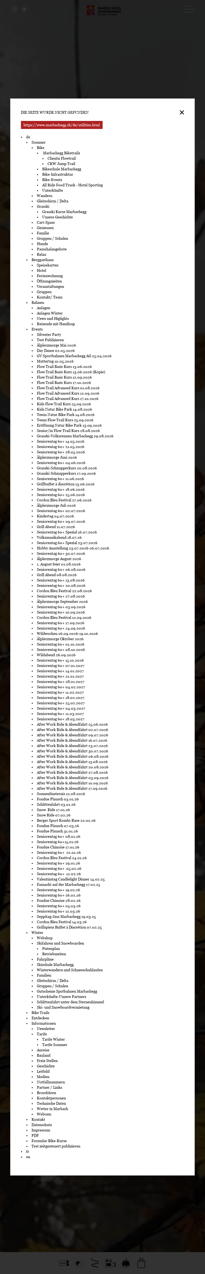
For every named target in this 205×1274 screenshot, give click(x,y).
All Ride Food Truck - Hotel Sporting (72, 185)
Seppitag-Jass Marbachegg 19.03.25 (66, 916)
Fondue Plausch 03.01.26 (58, 799)
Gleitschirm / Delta (52, 201)
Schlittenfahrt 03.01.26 (56, 804)
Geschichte (46, 1066)
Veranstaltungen (50, 286)
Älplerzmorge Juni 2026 (57, 457)
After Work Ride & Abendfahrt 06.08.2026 (72, 756)
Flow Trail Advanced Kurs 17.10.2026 (67, 398)
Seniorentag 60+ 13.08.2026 (61, 580)
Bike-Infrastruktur (57, 174)
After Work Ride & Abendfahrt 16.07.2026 (72, 740)
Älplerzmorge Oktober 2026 (60, 639)
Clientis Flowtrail (62, 158)
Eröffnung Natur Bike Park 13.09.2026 (69, 425)
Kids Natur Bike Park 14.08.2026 (64, 409)
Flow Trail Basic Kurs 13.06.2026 (64, 366)
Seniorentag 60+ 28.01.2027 (60, 681)
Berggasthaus (42, 260)
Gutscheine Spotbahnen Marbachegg (67, 991)
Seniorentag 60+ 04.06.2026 (61, 463)
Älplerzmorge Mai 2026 (56, 345)
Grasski (43, 206)
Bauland (43, 1055)
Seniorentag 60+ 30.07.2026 (61, 553)
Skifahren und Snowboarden (60, 943)
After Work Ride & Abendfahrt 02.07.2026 (72, 730)
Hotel (41, 270)
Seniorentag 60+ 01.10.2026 (60, 644)
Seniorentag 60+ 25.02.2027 (61, 703)
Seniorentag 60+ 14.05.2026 (60, 441)
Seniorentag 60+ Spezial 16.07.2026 (67, 532)
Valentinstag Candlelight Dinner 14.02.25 (71, 879)
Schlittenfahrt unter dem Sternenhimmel (70, 1002)
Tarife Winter (53, 1039)
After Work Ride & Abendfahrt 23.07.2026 (72, 746)
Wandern (44, 196)
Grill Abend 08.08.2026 (57, 575)
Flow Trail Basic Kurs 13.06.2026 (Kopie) (71, 372)
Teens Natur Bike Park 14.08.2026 (65, 414)
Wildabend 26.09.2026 (56, 655)
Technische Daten (51, 1103)
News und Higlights (53, 318)
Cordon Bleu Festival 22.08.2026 (64, 591)
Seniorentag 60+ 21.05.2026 (60, 447)
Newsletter (46, 1029)
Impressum (40, 1130)
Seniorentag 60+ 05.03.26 (60, 906)
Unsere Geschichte (57, 217)
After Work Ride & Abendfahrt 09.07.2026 (72, 735)
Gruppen (44, 292)
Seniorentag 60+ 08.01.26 (58, 836)
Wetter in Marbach (52, 1109)
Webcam (44, 1114)
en (28, 1157)
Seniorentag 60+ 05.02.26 (60, 868)
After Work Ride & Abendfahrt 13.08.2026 (72, 762)
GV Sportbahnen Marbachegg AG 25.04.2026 (74, 356)
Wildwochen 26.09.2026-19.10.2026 (67, 633)
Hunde (42, 244)
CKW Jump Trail (61, 164)
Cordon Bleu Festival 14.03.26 (62, 922)
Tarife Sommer (54, 1045)
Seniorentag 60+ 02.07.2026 (61, 511)
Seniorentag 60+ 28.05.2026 (61, 452)
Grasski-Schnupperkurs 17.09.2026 (66, 473)
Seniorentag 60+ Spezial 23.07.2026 (67, 543)
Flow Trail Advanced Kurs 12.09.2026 (68, 393)
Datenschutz (41, 1125)
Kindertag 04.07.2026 (55, 516)
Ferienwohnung (50, 276)
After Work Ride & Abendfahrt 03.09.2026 (72, 778)
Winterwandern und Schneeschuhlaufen (70, 970)
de (28, 137)
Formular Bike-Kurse (49, 1141)
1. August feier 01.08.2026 (59, 564)
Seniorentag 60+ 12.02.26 (60, 874)
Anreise (43, 1050)
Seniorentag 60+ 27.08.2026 (61, 596)
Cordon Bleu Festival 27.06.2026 (64, 500)
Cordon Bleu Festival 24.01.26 (62, 858)
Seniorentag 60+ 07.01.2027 (60, 665)
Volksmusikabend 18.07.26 (59, 537)
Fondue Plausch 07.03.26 (58, 826)
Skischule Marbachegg (55, 964)
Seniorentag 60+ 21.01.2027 (61, 676)
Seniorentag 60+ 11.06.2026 (60, 479)
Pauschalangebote (52, 249)
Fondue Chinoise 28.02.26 (59, 900)
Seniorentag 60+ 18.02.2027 (61, 697)
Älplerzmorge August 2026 (59, 559)
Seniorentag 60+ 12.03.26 (59, 911)
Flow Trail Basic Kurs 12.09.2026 (64, 377)
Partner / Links (49, 1087)
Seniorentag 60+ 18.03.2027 (60, 719)
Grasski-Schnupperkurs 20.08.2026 (67, 468)
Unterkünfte (52, 190)
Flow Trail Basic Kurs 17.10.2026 (64, 382)
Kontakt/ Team (49, 297)
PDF (35, 1135)
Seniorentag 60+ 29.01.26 (59, 863)
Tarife (42, 1034)
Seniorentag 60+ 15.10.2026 (60, 660)
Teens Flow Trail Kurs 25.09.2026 (65, 420)
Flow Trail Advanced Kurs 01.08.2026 (68, 388)
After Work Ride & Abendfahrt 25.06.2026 (72, 724)
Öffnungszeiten (49, 281)
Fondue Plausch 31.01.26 (57, 831)
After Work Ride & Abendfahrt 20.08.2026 (72, 767)
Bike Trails (40, 1012)
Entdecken (40, 1018)
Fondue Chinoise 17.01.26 (58, 847)
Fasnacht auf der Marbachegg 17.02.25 (68, 884)
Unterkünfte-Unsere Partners (61, 996)
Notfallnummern (51, 1082)
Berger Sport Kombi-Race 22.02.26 (66, 820)
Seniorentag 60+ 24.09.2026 (61, 628)
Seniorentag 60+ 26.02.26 (59, 895)
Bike (40, 148)
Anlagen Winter (50, 313)
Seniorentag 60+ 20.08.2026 (61, 585)
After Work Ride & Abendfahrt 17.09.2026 (72, 788)
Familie (43, 233)
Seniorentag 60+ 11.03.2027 (60, 713)
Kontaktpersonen (51, 1098)
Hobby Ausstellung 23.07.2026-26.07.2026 (73, 548)
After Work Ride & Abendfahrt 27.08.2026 (72, 772)
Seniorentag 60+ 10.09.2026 (61, 612)
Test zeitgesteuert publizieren (55, 1146)
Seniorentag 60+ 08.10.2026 (61, 649)
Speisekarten (47, 265)
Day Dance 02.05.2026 (56, 350)
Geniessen (45, 228)
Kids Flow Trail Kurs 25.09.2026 (64, 404)
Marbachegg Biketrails (61, 153)
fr (27, 1151)
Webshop (45, 938)
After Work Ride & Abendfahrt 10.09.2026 (72, 783)
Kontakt (38, 1119)
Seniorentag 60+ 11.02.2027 (61, 692)
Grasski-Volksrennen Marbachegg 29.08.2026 (75, 436)
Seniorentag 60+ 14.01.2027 (60, 671)
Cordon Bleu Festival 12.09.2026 (64, 617)
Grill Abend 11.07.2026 (56, 527)
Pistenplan (51, 948)
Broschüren (46, 1093)
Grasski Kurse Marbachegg (64, 212)
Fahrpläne (45, 959)
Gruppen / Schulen (52, 238)
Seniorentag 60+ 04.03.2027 (61, 708)
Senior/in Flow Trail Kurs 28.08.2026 (68, 430)
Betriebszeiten (54, 954)
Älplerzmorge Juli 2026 (56, 505)
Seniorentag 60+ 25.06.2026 (61, 495)
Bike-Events (52, 180)
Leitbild (43, 1071)
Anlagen (43, 308)
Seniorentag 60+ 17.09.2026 (60, 623)
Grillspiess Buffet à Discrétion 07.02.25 (69, 927)
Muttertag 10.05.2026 (55, 361)
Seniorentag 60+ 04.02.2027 (61, 687)
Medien (43, 1077)
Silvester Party (49, 334)
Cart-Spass (46, 222)
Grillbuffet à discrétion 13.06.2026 (65, 484)
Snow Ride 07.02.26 (53, 815)
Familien (44, 975)
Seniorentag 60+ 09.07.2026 (61, 521)
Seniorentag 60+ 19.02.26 (59, 890)
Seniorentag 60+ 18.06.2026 (61, 489)
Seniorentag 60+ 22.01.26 (59, 852)
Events (37, 329)
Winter (37, 932)
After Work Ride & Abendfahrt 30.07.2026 (72, 751)
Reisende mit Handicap (56, 324)
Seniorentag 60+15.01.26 (57, 842)
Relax (41, 254)
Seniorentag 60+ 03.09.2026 (61, 607)
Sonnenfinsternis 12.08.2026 (61, 794)
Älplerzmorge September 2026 (62, 601)
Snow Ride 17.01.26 (53, 810)
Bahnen (37, 302)
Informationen (43, 1023)
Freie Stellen (47, 1061)
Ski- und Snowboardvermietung (63, 1007)
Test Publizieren (50, 340)
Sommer (38, 142)
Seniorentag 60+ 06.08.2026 (61, 569)
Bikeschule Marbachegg (61, 169)
